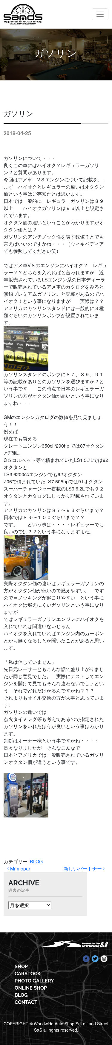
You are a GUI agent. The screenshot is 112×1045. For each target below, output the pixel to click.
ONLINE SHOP (31, 988)
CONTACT (26, 1002)
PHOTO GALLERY (34, 981)
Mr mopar (19, 868)
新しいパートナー (83, 868)
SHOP (21, 966)
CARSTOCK (28, 974)
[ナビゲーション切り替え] (100, 14)
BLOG (36, 861)
